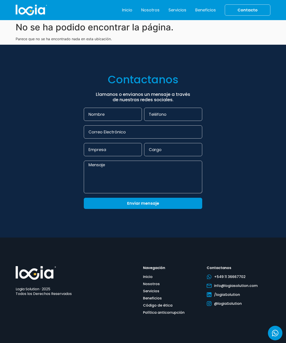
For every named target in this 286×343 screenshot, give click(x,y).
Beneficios (205, 10)
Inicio (127, 10)
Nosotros (150, 10)
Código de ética (157, 305)
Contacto (248, 10)
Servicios (177, 10)
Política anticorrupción (164, 312)
